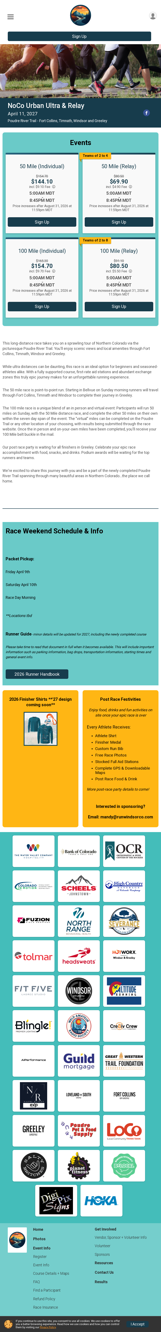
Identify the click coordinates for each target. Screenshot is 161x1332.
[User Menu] (153, 16)
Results (101, 1282)
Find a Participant (47, 1290)
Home (38, 1229)
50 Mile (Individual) (42, 166)
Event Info (41, 1265)
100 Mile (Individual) (42, 251)
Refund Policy (44, 1299)
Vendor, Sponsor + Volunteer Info (121, 1237)
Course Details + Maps (51, 1273)
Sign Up (79, 36)
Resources (104, 1263)
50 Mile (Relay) (118, 166)
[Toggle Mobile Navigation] (10, 17)
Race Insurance (45, 1307)
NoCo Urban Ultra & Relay (46, 106)
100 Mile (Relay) (119, 251)
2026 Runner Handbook (37, 674)
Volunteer (102, 1246)
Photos (39, 1239)
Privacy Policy (48, 1327)
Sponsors (102, 1254)
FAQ (36, 1282)
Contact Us (104, 1272)
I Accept (137, 1324)
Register (40, 1257)
